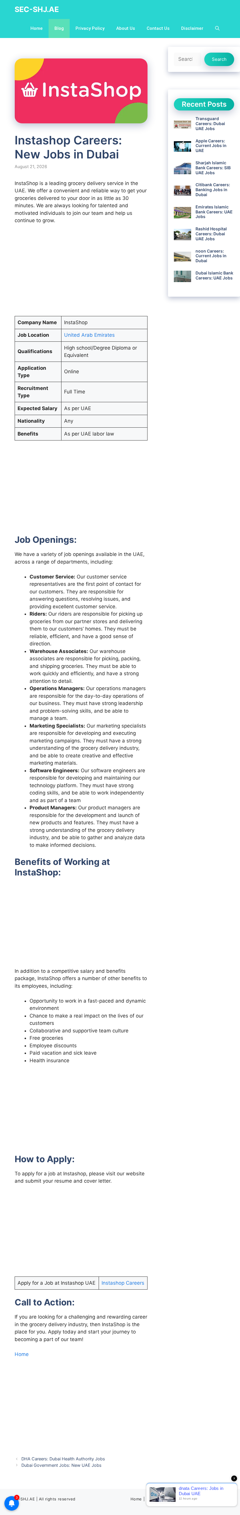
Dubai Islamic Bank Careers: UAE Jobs (214, 275)
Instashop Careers (123, 1283)
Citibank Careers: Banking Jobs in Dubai (213, 189)
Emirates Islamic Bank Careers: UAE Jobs (214, 211)
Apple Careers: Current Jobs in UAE (211, 145)
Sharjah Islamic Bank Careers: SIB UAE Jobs (213, 167)
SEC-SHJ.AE (37, 9)
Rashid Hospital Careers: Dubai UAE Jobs (211, 233)
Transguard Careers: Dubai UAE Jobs (210, 123)
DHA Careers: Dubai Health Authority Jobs (63, 1458)
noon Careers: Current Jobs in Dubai (211, 255)
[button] (217, 28)
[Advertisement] (81, 273)
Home (36, 28)
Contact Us (158, 28)
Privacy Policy (90, 28)
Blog (59, 28)
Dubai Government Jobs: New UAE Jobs (61, 1465)
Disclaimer (192, 28)
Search (219, 59)
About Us (125, 28)
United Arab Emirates (89, 335)
